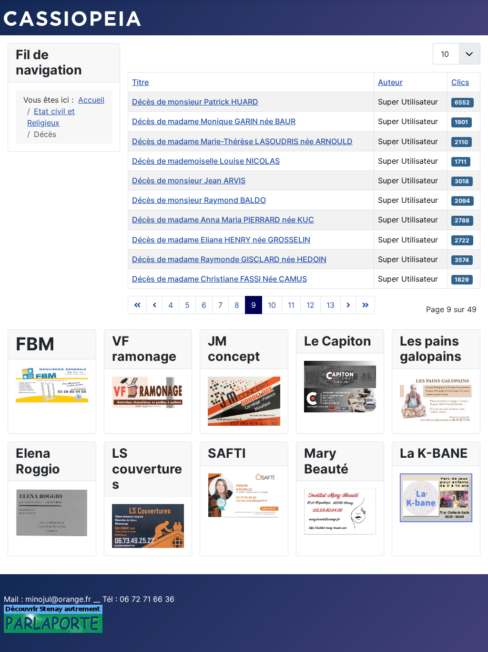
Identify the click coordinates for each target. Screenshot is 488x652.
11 (291, 305)
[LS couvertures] (148, 525)
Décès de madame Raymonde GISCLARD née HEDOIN (229, 259)
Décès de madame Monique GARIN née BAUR (213, 121)
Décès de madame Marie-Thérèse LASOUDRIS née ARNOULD (242, 141)
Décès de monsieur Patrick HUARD (195, 101)
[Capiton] (340, 385)
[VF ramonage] (148, 391)
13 (330, 305)
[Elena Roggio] (52, 512)
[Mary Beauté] (340, 510)
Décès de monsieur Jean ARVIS (188, 180)
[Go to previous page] (154, 305)
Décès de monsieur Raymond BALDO (199, 200)
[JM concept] (244, 400)
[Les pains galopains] (436, 398)
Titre (140, 82)
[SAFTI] (244, 495)
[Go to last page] (365, 305)
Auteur (390, 82)
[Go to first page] (137, 305)
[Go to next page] (348, 305)
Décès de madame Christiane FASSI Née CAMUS (219, 279)
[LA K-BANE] (436, 497)
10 (272, 305)
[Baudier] (52, 384)
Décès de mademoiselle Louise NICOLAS (206, 161)
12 (310, 305)
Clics (460, 82)
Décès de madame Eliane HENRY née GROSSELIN (221, 239)
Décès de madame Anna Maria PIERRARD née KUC (223, 219)
